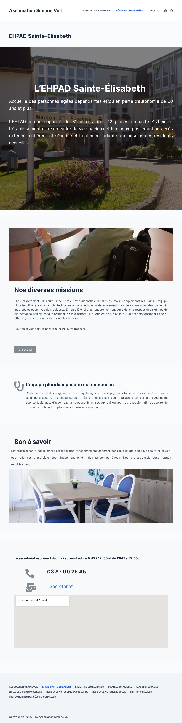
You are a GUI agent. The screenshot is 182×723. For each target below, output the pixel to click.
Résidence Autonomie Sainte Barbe (67, 691)
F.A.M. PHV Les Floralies (89, 687)
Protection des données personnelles (32, 696)
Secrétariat (62, 586)
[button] (25, 349)
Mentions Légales (141, 691)
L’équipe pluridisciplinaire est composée (70, 384)
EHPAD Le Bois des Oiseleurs (25, 691)
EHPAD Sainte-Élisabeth (56, 687)
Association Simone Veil (35, 10)
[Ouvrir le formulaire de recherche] (171, 10)
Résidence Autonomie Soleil (109, 691)
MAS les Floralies (147, 687)
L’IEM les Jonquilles (120, 687)
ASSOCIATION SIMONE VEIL (97, 10)
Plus (153, 10)
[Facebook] (165, 10)
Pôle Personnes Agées (129, 10)
